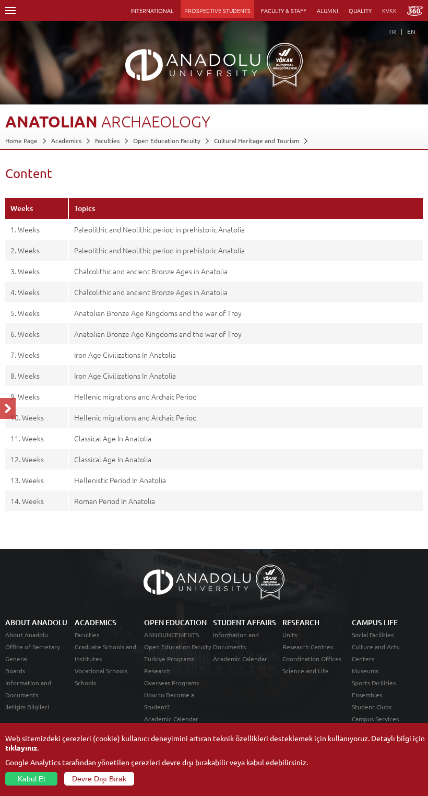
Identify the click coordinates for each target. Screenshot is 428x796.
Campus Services (375, 719)
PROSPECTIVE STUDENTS (217, 10)
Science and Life (305, 670)
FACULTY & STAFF (283, 10)
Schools (85, 682)
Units (289, 634)
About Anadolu (26, 634)
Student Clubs (371, 707)
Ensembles (367, 694)
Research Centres (307, 646)
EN (411, 31)
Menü (10, 10)
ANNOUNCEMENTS (171, 634)
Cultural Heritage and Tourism (256, 140)
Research (157, 670)
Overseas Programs (171, 682)
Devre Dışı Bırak (99, 779)
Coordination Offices (311, 658)
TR (392, 31)
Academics (66, 140)
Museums (365, 670)
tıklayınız (21, 747)
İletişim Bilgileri (27, 707)
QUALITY (360, 10)
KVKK (389, 10)
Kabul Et (31, 779)
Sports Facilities (374, 682)
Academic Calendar (171, 719)
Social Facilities (373, 634)
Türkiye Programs (169, 658)
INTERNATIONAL (152, 10)
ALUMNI (327, 10)
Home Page (21, 140)
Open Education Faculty (166, 140)
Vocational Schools (101, 670)
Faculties (107, 140)
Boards (15, 670)
